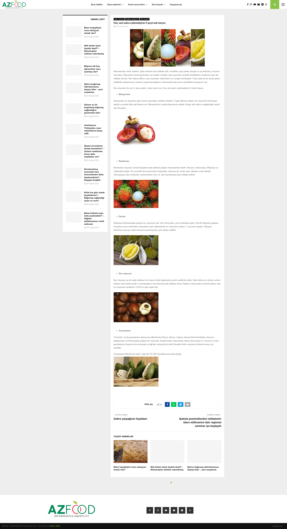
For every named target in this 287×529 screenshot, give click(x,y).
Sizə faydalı (157, 4)
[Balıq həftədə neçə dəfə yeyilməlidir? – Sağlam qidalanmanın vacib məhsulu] (74, 217)
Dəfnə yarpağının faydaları (130, 418)
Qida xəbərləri (114, 4)
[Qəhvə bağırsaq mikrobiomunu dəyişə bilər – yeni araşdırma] (74, 88)
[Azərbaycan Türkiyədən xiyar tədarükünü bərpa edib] (74, 129)
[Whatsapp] (267, 4)
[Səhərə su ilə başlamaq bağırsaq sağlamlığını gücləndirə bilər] (74, 108)
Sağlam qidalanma (132, 19)
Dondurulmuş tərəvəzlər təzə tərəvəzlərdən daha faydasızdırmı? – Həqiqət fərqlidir (94, 174)
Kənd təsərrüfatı (136, 4)
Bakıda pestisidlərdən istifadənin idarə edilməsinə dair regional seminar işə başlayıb (200, 422)
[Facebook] (248, 4)
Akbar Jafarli (55, 526)
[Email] (259, 4)
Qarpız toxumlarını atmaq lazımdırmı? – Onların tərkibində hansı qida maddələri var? (94, 151)
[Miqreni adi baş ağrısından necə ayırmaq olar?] (74, 70)
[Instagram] (252, 4)
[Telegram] (263, 4)
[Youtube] (255, 4)
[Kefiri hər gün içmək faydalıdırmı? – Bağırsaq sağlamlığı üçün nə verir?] (74, 196)
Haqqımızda (176, 4)
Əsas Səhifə (96, 4)
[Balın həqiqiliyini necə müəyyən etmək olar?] (74, 31)
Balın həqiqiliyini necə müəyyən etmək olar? (92, 30)
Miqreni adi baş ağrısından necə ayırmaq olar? (92, 69)
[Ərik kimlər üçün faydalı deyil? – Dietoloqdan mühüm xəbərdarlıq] (74, 49)
